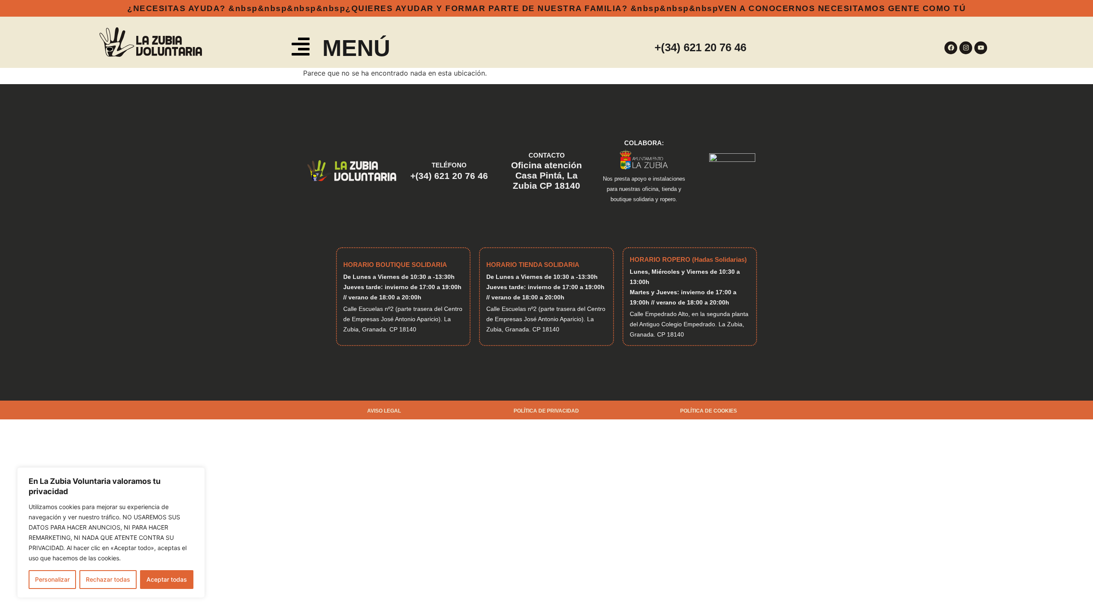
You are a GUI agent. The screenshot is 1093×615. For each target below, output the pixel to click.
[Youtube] (980, 47)
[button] (301, 48)
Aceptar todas (166, 579)
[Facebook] (950, 47)
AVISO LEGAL (384, 411)
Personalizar (52, 579)
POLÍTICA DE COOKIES (708, 411)
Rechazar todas (108, 579)
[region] (111, 532)
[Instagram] (965, 47)
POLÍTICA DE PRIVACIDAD (546, 411)
